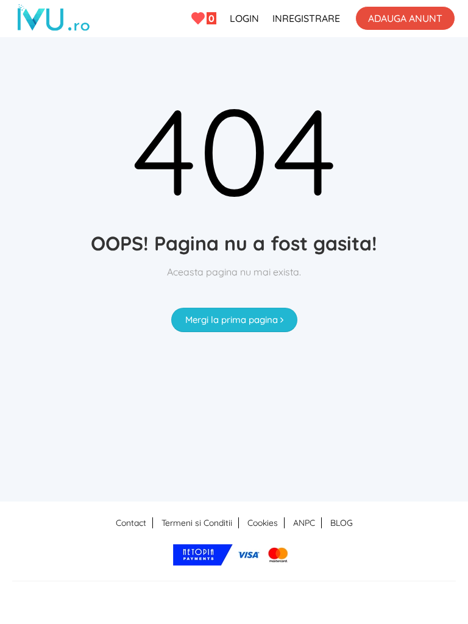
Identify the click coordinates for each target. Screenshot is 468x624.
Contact (131, 522)
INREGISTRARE (306, 18)
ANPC (304, 522)
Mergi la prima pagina (232, 319)
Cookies (262, 522)
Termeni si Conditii (196, 522)
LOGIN (244, 18)
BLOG (341, 522)
